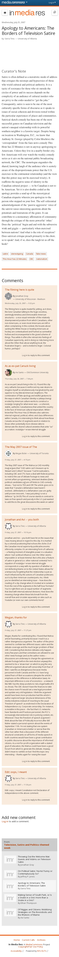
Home (17, 939)
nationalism (41, 258)
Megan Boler (21, 453)
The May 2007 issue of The (21, 447)
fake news (41, 253)
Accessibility (16, 951)
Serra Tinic (10, 38)
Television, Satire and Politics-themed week (26, 846)
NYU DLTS (41, 951)
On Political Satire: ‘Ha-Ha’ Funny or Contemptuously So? (35, 872)
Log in (51, 2)
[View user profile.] (8, 296)
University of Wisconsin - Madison (30, 299)
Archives (41, 939)
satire (5, 253)
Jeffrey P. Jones (28, 876)
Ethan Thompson (29, 903)
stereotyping (17, 253)
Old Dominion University (37, 372)
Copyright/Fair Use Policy (30, 946)
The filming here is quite (19, 289)
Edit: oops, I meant (16, 772)
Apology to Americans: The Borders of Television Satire (32, 884)
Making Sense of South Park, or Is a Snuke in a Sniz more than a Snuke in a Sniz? (35, 898)
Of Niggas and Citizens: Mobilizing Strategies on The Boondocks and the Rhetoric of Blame (35, 912)
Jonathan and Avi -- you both (22, 519)
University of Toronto (39, 453)
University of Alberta (27, 38)
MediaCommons (34, 944)
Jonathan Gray (22, 296)
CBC (31, 258)
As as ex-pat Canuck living (20, 366)
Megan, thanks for (16, 617)
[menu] (5, 12)
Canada (29, 253)
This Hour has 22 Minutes (15, 258)
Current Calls (28, 939)
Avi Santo (20, 372)
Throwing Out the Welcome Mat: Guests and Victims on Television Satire (34, 859)
